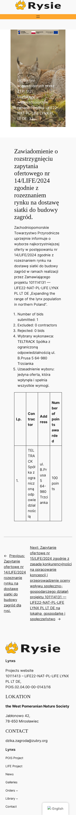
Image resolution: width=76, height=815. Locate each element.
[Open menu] (38, 16)
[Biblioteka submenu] (17, 799)
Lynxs (10, 661)
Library (10, 798)
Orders (10, 790)
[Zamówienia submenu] (17, 790)
